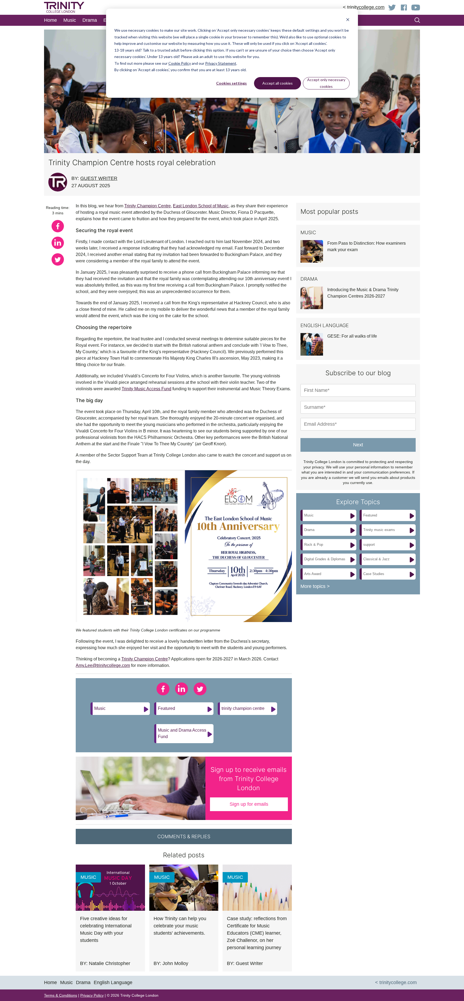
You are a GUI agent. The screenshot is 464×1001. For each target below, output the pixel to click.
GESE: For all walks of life (352, 336)
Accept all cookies (277, 83)
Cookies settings (231, 83)
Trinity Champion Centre (147, 206)
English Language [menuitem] (113, 982)
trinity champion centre (243, 708)
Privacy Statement (220, 63)
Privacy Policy (92, 995)
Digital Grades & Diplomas (324, 559)
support (369, 545)
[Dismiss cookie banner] (348, 20)
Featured (166, 708)
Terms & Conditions (60, 995)
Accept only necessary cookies (326, 83)
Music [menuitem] (69, 20)
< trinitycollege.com (364, 7)
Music (100, 708)
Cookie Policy (179, 63)
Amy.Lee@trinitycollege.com (103, 665)
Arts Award (312, 574)
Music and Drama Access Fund (182, 733)
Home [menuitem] (50, 20)
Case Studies (373, 574)
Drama (309, 530)
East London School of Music (201, 206)
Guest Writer (98, 178)
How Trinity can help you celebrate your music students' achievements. (180, 926)
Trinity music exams (379, 530)
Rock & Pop (313, 545)
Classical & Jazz (376, 559)
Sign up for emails (249, 804)
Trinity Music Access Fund (146, 388)
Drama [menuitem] (89, 20)
